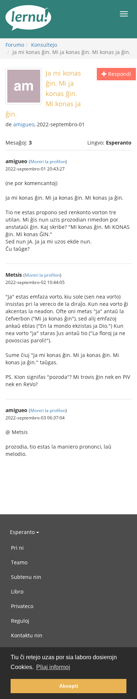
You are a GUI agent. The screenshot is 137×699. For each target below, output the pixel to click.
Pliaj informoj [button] (53, 667)
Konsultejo (44, 44)
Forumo (14, 44)
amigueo (23, 124)
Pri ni (17, 547)
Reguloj (20, 620)
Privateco (22, 606)
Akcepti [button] (68, 686)
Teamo (19, 562)
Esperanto (23, 532)
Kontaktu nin (26, 635)
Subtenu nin (26, 576)
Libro (17, 591)
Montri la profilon (47, 161)
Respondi (119, 73)
